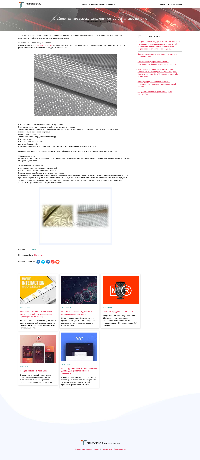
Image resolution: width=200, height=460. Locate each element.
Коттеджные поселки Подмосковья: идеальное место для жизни (76, 313)
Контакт (111, 4)
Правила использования (83, 449)
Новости (85, 4)
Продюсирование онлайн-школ (33, 371)
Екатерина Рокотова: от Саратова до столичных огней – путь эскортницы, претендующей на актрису (36, 314)
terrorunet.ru (31, 249)
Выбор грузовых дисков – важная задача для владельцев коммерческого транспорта (79, 370)
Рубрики (102, 4)
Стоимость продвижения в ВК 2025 (118, 312)
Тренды (94, 4)
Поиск (162, 4)
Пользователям (176, 4)
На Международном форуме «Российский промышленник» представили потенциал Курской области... (157, 84)
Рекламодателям (120, 449)
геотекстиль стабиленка (43, 45)
